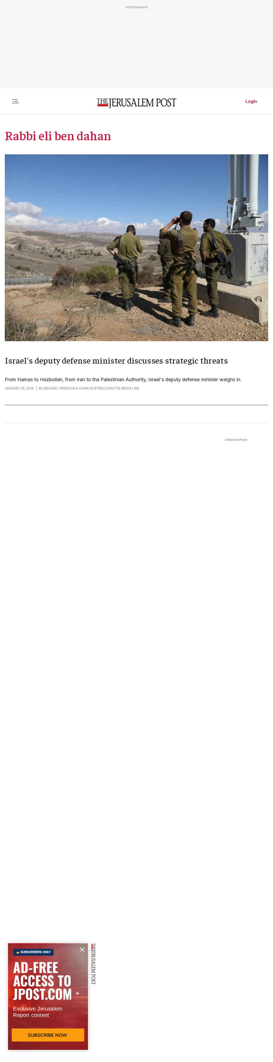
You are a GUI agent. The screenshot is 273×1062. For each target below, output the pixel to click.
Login (251, 101)
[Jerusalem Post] (136, 103)
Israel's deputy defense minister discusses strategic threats (116, 360)
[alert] (48, 1000)
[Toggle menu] (15, 101)
